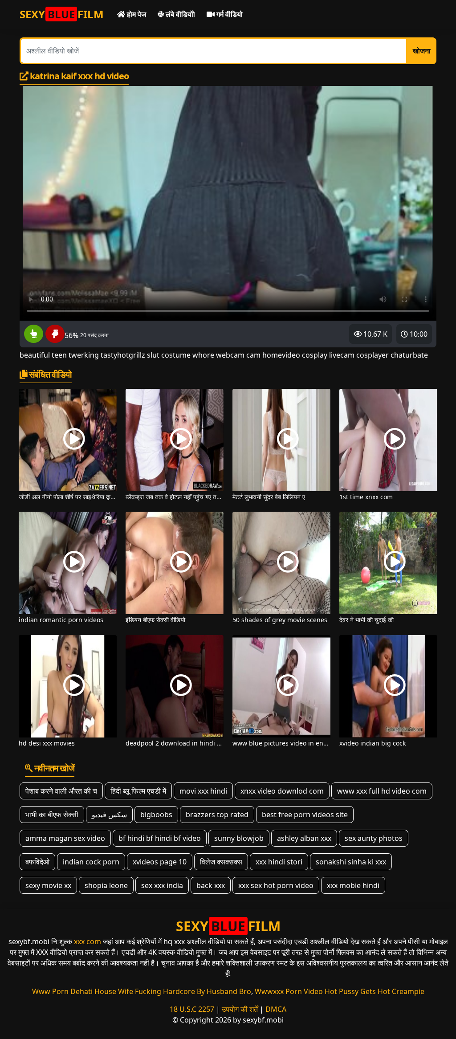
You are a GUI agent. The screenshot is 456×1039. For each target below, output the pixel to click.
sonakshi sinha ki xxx (351, 862)
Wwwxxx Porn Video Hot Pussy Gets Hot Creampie (339, 991)
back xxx (210, 885)
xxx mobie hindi (353, 885)
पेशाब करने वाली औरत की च (61, 791)
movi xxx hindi (203, 791)
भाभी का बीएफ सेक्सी (51, 814)
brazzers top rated (217, 814)
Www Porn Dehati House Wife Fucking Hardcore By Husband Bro (141, 991)
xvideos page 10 (160, 862)
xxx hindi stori (279, 862)
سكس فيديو (109, 814)
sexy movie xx (48, 885)
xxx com (87, 941)
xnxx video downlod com (282, 791)
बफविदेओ (37, 862)
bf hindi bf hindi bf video (159, 838)
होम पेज (135, 14)
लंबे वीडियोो (179, 14)
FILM (62, 14)
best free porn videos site (305, 814)
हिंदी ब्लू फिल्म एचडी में (138, 791)
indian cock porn (91, 862)
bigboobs (156, 814)
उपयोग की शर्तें (240, 1009)
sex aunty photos (374, 838)
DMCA (275, 1009)
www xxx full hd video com (382, 791)
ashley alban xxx (304, 838)
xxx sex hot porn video (276, 885)
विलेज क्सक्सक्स (221, 862)
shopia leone (106, 885)
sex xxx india (162, 885)
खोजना (422, 51)
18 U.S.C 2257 (192, 1009)
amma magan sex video (65, 838)
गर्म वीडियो (229, 14)
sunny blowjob (239, 838)
